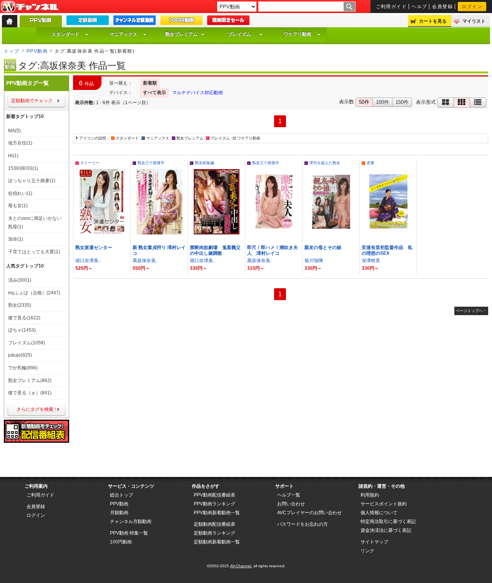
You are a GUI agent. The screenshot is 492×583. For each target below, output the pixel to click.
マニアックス (123, 34)
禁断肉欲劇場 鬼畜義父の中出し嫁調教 (215, 250)
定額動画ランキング (214, 533)
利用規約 (370, 495)
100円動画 (121, 542)
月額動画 (119, 512)
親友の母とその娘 (322, 247)
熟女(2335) (19, 305)
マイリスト (473, 21)
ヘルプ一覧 (288, 495)
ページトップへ (469, 311)
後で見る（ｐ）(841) (30, 392)
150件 (402, 102)
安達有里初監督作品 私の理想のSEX (387, 250)
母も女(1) (18, 205)
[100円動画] (181, 22)
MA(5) (14, 130)
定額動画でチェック (32, 100)
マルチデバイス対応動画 (197, 92)
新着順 (150, 83)
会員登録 (442, 6)
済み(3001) (19, 280)
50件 (364, 102)
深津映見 (371, 260)
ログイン (472, 6)
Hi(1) (13, 155)
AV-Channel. (241, 566)
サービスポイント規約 (384, 504)
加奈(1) (15, 239)
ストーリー (90, 163)
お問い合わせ (291, 504)
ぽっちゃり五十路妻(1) (31, 180)
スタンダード (65, 34)
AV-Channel (29, 7)
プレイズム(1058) (26, 342)
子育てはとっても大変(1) (34, 251)
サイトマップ (374, 542)
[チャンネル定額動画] (134, 22)
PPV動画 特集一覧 (129, 533)
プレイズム (239, 34)
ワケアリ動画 (297, 34)
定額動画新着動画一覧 (217, 542)
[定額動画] (87, 22)
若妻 (370, 163)
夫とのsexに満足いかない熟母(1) (35, 222)
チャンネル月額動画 (130, 521)
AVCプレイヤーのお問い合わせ (309, 512)
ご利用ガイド (391, 6)
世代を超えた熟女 (324, 163)
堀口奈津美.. (88, 260)
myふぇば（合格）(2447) (34, 293)
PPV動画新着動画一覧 (217, 512)
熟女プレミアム (181, 34)
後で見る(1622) (24, 318)
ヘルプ (419, 6)
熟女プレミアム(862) (30, 380)
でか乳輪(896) (23, 367)
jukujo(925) (20, 355)
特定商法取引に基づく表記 (388, 521)
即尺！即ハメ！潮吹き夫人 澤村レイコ (272, 250)
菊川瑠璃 (313, 260)
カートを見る (433, 21)
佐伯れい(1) (20, 193)
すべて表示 (154, 92)
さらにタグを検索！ (37, 409)
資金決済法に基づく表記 (386, 530)
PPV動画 (37, 51)
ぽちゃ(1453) (22, 330)
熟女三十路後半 (151, 163)
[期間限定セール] (228, 22)
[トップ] (9, 21)
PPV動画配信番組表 (214, 495)
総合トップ (121, 495)
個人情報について (379, 512)
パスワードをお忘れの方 (302, 524)
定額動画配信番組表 (214, 524)
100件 (382, 102)
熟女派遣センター (93, 247)
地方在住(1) (20, 143)
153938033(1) (23, 168)
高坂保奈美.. (145, 260)
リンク (367, 550)
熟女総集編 (204, 163)
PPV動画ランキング (214, 504)
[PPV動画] (40, 23)
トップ (11, 51)
